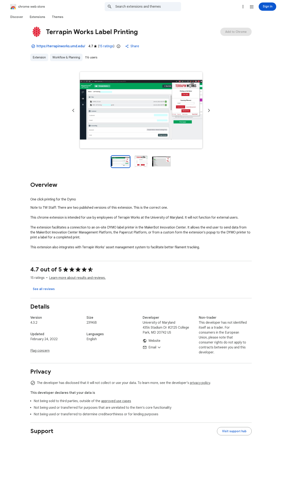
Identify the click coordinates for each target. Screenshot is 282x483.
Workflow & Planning (66, 57)
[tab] (16, 17)
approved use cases (116, 401)
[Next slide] (209, 110)
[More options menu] (243, 6)
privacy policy (200, 383)
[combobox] (148, 6)
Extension (39, 57)
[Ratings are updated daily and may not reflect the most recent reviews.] (118, 46)
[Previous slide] (73, 110)
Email (152, 347)
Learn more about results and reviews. (77, 278)
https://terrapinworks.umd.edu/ (61, 46)
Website (154, 341)
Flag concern (40, 351)
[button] (252, 7)
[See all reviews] (43, 289)
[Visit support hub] (234, 431)
